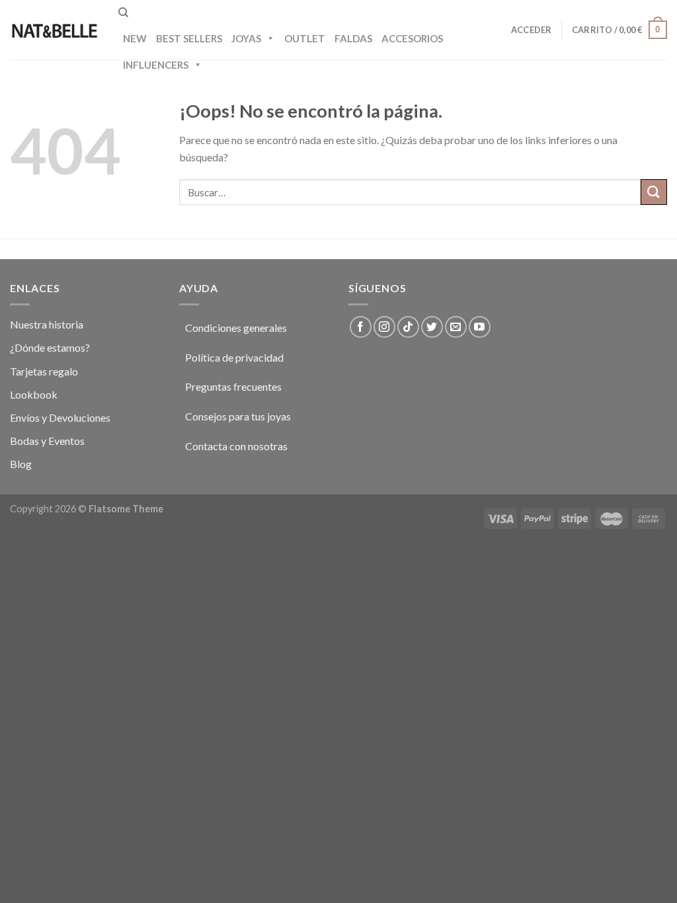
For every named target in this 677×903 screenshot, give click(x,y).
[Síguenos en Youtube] (480, 327)
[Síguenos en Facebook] (361, 327)
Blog (21, 463)
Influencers (155, 65)
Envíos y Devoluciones (60, 417)
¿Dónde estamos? (50, 347)
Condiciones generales (236, 327)
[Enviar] (654, 192)
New (135, 38)
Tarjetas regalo (44, 371)
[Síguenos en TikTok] (408, 327)
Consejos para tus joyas (238, 416)
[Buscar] (123, 12)
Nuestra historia (46, 324)
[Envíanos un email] (456, 327)
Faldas (353, 38)
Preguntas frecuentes (233, 386)
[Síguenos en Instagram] (384, 327)
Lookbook (34, 394)
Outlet (304, 38)
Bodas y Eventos (47, 440)
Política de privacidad (234, 357)
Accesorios (412, 38)
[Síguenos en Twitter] (432, 327)
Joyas (246, 38)
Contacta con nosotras (236, 446)
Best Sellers (189, 38)
